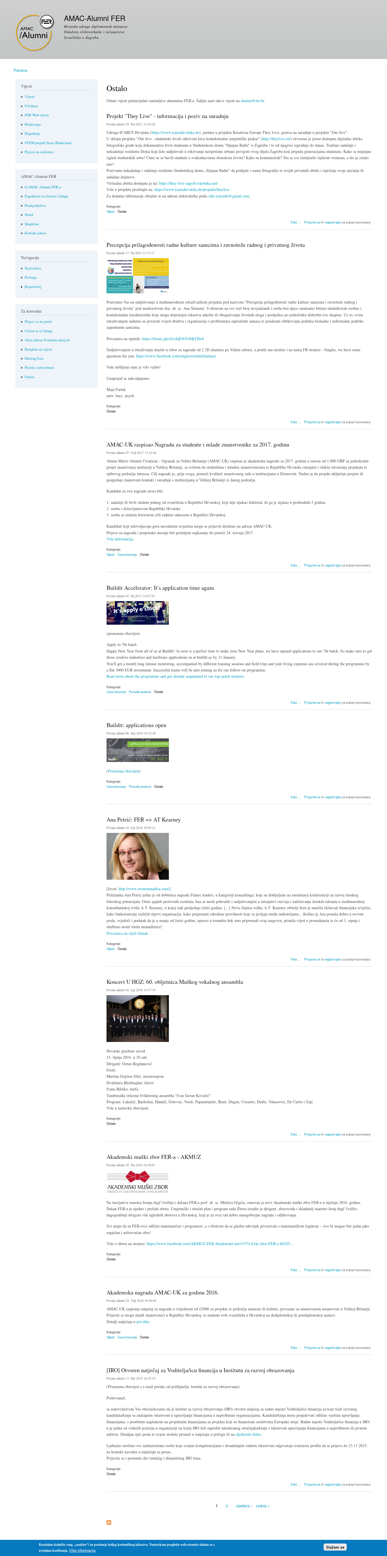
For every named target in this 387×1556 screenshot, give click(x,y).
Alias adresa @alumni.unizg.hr (47, 340)
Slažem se (335, 1547)
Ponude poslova (140, 691)
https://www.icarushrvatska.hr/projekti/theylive (191, 189)
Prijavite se (312, 222)
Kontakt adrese (35, 233)
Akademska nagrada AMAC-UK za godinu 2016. (163, 1292)
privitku (143, 1321)
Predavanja (33, 124)
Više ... (295, 221)
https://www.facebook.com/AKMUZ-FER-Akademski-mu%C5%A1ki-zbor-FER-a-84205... (220, 1243)
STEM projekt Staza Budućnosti (48, 142)
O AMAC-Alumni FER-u (43, 187)
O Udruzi (31, 106)
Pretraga (31, 277)
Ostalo (122, 211)
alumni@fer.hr (252, 100)
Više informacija (120, 539)
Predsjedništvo (35, 205)
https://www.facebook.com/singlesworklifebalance (176, 356)
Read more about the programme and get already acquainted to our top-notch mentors (175, 676)
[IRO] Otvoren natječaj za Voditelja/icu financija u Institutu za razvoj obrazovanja (200, 1370)
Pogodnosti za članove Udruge (46, 196)
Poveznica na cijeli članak (127, 933)
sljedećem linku (248, 1434)
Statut (29, 214)
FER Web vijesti (37, 115)
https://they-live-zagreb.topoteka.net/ (188, 183)
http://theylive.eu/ (276, 138)
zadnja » (263, 1505)
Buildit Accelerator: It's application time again (160, 587)
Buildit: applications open (136, 725)
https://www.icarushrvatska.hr (175, 132)
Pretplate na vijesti (38, 349)
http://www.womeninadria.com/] (145, 888)
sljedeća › (244, 1505)
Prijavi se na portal (38, 321)
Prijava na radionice (39, 152)
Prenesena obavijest (123, 771)
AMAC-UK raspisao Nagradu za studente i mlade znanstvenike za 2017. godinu (198, 444)
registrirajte (333, 222)
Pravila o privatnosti (39, 367)
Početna (20, 70)
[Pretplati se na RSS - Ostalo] (109, 1521)
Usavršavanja (127, 554)
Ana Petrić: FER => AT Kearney (144, 819)
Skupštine (32, 224)
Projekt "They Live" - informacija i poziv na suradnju (168, 116)
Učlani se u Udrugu (38, 331)
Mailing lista (34, 358)
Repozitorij (33, 286)
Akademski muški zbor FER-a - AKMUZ (154, 1157)
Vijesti (110, 211)
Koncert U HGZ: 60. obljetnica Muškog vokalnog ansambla (175, 982)
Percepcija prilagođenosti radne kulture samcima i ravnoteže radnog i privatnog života (206, 245)
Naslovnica (33, 268)
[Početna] (35, 33)
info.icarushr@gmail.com (229, 196)
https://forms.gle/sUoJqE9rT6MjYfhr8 (173, 338)
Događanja (32, 133)
